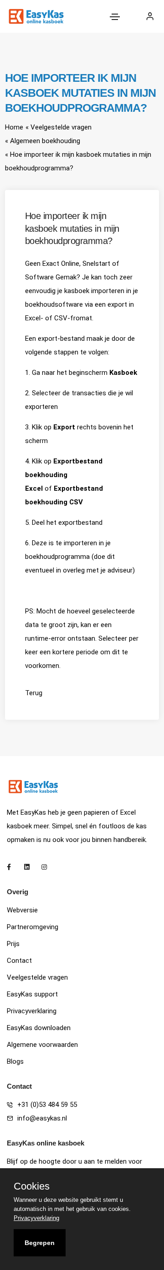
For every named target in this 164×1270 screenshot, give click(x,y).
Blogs (15, 1061)
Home (14, 127)
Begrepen (40, 1242)
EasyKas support (32, 994)
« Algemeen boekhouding (42, 141)
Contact (19, 960)
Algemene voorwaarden (42, 1045)
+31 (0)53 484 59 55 (47, 1105)
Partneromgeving (32, 927)
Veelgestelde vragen (37, 977)
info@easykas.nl (42, 1118)
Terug (33, 693)
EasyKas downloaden (39, 1028)
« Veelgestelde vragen (59, 127)
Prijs (13, 944)
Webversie (22, 910)
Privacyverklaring (31, 1011)
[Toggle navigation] (115, 17)
